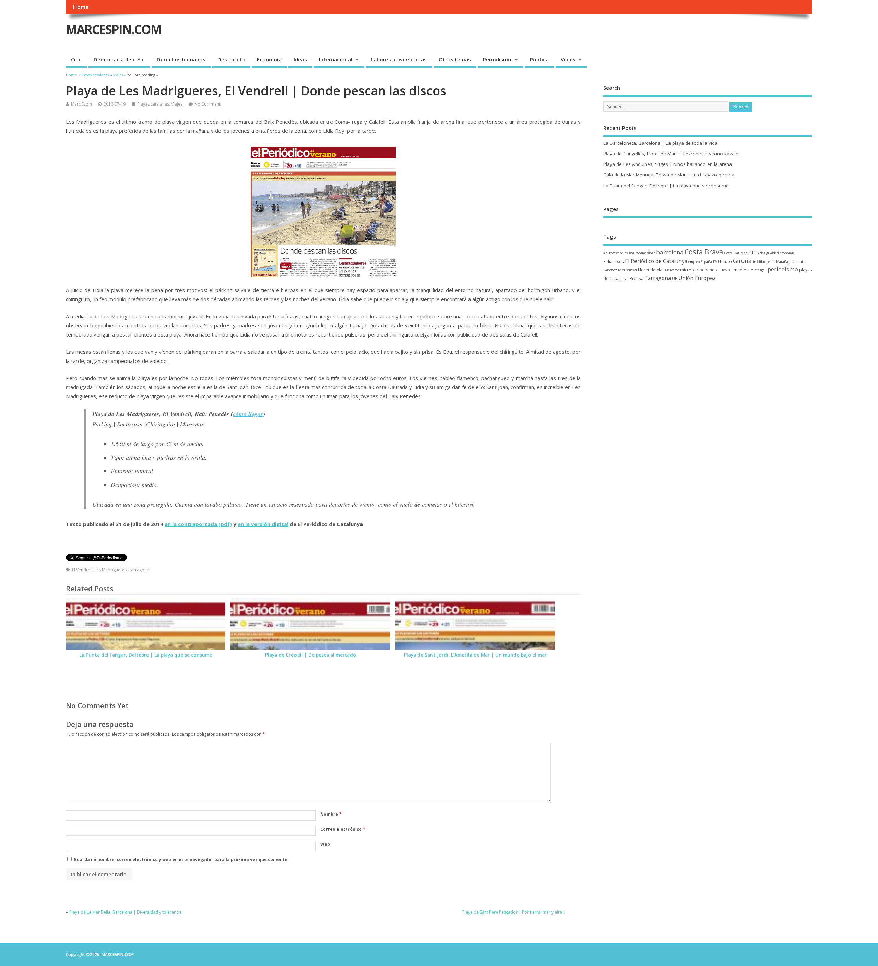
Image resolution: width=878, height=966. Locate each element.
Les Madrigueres (110, 570)
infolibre (759, 261)
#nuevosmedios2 (642, 252)
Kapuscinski (627, 270)
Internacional (335, 59)
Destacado (231, 59)
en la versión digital (263, 524)
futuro (726, 261)
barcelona (670, 252)
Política (539, 59)
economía (787, 252)
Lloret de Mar (651, 269)
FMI (716, 261)
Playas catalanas (153, 104)
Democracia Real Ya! (119, 59)
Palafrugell (758, 270)
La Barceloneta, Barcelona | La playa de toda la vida (660, 143)
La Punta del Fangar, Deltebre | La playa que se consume (145, 655)
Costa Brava (704, 251)
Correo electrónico (342, 829)
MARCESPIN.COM (113, 29)
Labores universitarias (399, 59)
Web (325, 844)
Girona (742, 261)
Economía (269, 59)
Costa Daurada (735, 252)
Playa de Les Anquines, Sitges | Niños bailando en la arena (667, 164)
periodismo (783, 269)
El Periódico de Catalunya (656, 261)
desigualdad (769, 252)
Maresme (672, 270)
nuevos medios (733, 269)
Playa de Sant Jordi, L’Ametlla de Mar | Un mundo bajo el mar (475, 655)
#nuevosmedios (615, 252)
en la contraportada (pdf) (198, 524)
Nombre (331, 814)
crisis (753, 252)
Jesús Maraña (777, 261)
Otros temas (455, 59)
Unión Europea (697, 278)
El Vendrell (82, 570)
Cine (76, 59)
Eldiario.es (613, 261)
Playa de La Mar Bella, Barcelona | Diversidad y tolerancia (125, 912)
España (706, 261)
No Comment (207, 104)
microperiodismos (698, 269)
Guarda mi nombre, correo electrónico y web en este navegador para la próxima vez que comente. (181, 860)
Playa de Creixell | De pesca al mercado (310, 655)
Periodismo (497, 59)
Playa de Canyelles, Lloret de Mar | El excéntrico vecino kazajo (671, 153)
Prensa (636, 278)
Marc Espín (81, 104)
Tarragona (139, 570)
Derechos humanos (181, 59)
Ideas (300, 59)
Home (81, 7)
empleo (694, 261)
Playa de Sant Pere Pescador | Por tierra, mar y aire (512, 912)
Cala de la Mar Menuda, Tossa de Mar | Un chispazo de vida (668, 175)
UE (674, 278)
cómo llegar (248, 413)
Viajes (568, 59)
